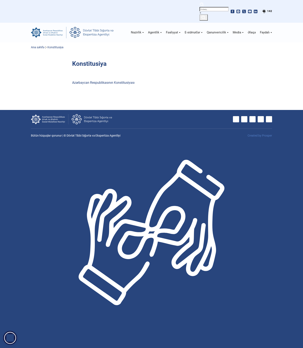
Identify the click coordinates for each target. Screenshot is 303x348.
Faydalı (265, 32)
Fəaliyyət (172, 32)
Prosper (267, 135)
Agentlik (154, 32)
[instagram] (238, 11)
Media (237, 32)
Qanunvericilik (217, 32)
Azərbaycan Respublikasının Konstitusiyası (103, 83)
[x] (244, 11)
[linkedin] (255, 11)
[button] (10, 338)
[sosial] (48, 32)
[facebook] (232, 11)
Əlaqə (252, 32)
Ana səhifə (37, 47)
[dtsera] (91, 32)
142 (269, 11)
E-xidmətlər (193, 32)
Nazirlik (136, 32)
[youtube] (250, 11)
